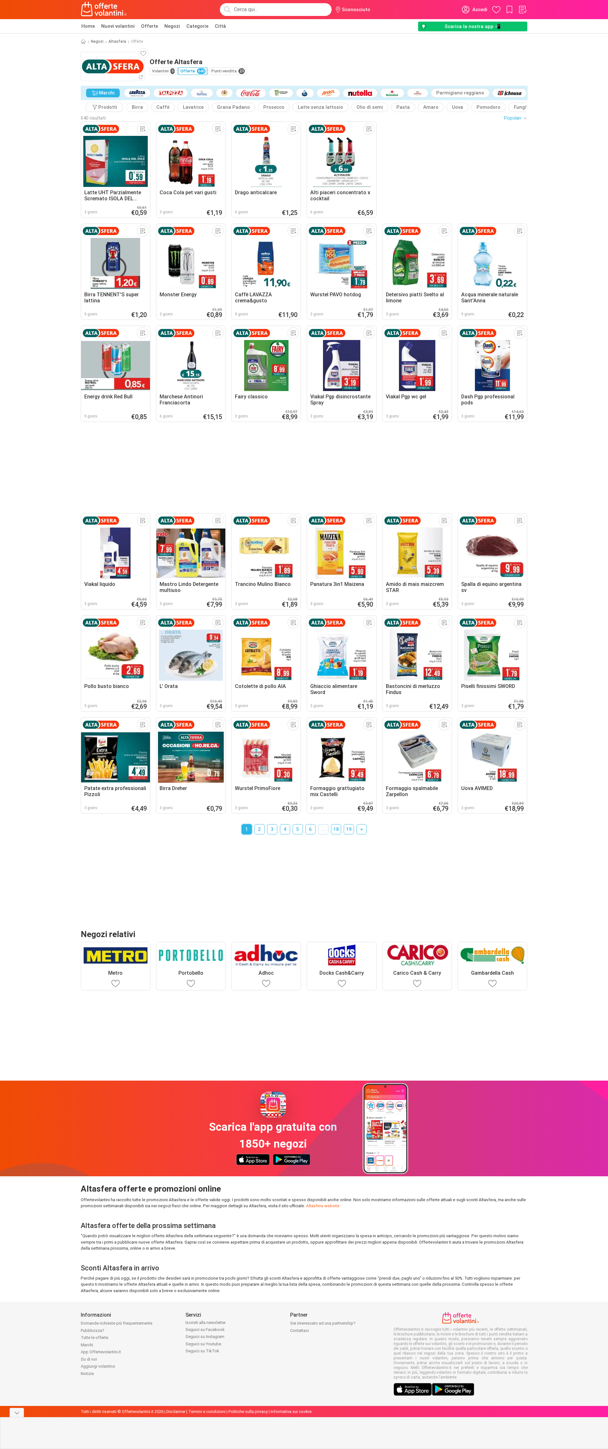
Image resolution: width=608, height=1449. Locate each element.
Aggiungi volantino (98, 1366)
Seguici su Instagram (204, 1336)
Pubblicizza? (92, 1330)
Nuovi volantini (118, 26)
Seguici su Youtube (203, 1344)
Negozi (172, 26)
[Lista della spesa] (522, 9)
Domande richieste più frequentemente (116, 1323)
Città (220, 26)
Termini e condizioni (207, 1411)
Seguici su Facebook (205, 1329)
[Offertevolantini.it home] (104, 10)
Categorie (197, 26)
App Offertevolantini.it (101, 1351)
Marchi (87, 1344)
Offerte (149, 26)
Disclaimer (175, 1411)
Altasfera (117, 41)
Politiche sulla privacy (248, 1411)
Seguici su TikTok (202, 1351)
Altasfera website (323, 1205)
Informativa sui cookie (291, 1411)
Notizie (87, 1373)
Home (88, 26)
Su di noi (89, 1359)
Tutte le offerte (94, 1337)
